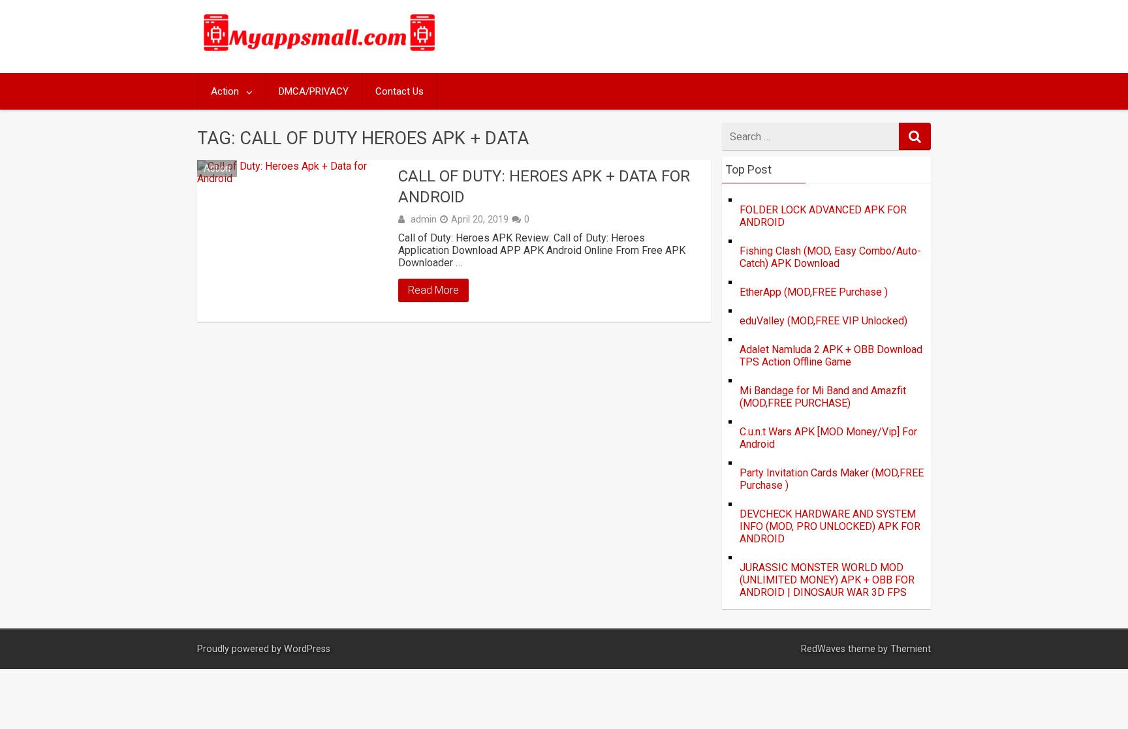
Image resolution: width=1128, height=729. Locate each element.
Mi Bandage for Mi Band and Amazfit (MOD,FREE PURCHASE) (823, 396)
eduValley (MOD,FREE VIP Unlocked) (823, 321)
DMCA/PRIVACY (314, 91)
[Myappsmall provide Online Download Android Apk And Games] (320, 53)
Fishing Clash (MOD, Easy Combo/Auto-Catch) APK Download (830, 257)
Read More (433, 290)
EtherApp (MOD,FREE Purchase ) (814, 292)
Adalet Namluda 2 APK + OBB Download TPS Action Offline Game (831, 355)
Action (225, 91)
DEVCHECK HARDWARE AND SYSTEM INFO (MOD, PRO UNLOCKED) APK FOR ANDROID (830, 526)
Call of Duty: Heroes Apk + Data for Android (544, 186)
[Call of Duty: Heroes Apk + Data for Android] (294, 241)
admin (424, 219)
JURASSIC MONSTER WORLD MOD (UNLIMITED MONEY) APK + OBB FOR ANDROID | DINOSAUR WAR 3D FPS (827, 579)
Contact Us (399, 91)
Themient (910, 649)
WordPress (307, 649)
